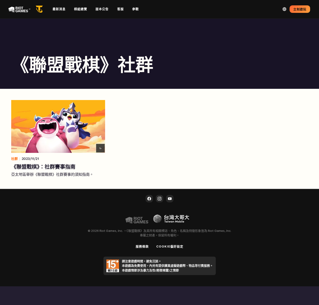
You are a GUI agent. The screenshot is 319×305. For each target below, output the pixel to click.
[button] (58, 139)
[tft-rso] (40, 9)
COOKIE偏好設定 (169, 246)
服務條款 (142, 246)
